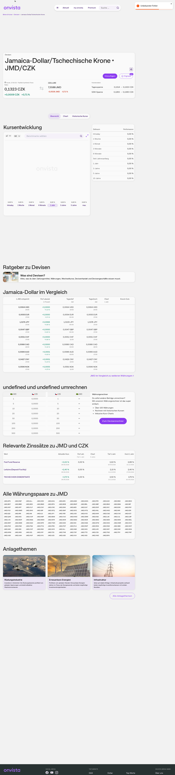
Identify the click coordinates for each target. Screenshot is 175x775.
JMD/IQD (7, 514)
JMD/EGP (18, 501)
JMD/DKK (62, 507)
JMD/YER (62, 514)
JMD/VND (95, 535)
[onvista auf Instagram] (56, 773)
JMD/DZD (40, 501)
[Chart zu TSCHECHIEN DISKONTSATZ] (92, 478)
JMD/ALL (29, 501)
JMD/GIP (40, 510)
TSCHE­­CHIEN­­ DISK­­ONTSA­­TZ (17, 477)
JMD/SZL (29, 532)
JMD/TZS (51, 532)
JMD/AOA (51, 501)
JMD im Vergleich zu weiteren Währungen (111, 375)
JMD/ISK (29, 514)
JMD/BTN (51, 504)
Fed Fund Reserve (12, 462)
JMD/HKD (106, 510)
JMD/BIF (128, 504)
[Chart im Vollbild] (87, 136)
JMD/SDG (128, 529)
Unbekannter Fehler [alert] (149, 6)
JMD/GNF (62, 510)
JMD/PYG (40, 526)
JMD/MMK (18, 523)
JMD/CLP (29, 507)
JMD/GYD (73, 510)
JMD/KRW (7, 532)
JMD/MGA (29, 520)
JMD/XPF (18, 507)
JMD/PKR (7, 526)
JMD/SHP (106, 529)
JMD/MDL (128, 520)
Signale (127, 76)
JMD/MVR (62, 520)
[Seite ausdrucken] (131, 69)
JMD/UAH (18, 535)
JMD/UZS (51, 535)
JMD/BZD (29, 504)
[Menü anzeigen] (57, 7)
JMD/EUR (117, 507)
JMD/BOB (62, 504)
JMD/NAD (29, 523)
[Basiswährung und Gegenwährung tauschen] (42, 89)
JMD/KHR (95, 514)
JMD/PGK (29, 526)
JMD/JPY (51, 514)
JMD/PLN (73, 526)
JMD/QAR (7, 517)
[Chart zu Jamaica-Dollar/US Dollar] (106, 308)
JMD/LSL (117, 517)
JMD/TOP (73, 532)
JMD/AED (73, 507)
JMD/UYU (40, 535)
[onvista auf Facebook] (47, 773)
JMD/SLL (62, 529)
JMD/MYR (51, 520)
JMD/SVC (106, 507)
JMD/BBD (18, 504)
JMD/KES (18, 517)
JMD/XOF (7, 507)
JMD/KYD (84, 514)
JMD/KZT (128, 514)
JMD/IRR (18, 514)
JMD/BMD (40, 504)
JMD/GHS (29, 510)
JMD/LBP (128, 517)
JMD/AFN (7, 501)
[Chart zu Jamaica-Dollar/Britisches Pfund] (106, 330)
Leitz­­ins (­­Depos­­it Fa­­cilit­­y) (15, 469)
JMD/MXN (117, 520)
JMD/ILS (40, 514)
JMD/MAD (73, 520)
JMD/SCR (51, 529)
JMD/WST (128, 526)
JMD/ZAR (117, 529)
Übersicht (54, 116)
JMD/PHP (62, 526)
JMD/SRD (18, 532)
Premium (92, 7)
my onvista (78, 7)
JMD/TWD (51, 523)
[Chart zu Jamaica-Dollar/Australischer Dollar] (106, 352)
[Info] (8, 135)
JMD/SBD (117, 526)
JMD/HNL (95, 510)
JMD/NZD (62, 523)
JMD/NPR (40, 523)
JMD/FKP (128, 507)
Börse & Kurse (7, 15)
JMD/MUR (84, 520)
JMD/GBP (95, 504)
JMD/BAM (51, 517)
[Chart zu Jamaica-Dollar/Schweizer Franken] (106, 337)
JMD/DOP (95, 507)
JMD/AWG (84, 501)
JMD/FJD (7, 510)
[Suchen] (118, 8)
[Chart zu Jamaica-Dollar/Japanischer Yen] (106, 323)
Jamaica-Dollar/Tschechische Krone (33, 15)
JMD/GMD (18, 510)
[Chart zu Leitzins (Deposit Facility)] (92, 470)
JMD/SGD (73, 529)
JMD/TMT (128, 532)
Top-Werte (130, 773)
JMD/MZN (106, 520)
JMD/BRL (84, 504)
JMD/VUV (73, 535)
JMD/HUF (29, 535)
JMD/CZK (95, 532)
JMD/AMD (73, 501)
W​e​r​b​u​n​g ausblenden (90, 32)
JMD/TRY (117, 532)
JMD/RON (95, 526)
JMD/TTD (84, 532)
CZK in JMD (52, 83)
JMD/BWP (73, 504)
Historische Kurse (80, 116)
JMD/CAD (106, 514)
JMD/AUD (106, 501)
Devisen (16, 15)
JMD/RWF (84, 526)
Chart (65, 116)
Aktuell (66, 7)
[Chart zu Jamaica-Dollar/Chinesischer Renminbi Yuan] (106, 360)
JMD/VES (84, 535)
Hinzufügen (110, 76)
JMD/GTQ (51, 510)
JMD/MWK (40, 520)
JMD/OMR (117, 523)
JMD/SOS (84, 529)
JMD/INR (117, 510)
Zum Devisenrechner (113, 421)
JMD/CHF (29, 529)
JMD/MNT (7, 523)
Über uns (159, 773)
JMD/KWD (73, 517)
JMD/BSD (117, 501)
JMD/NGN (84, 523)
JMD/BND (106, 504)
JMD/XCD (128, 523)
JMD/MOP (18, 520)
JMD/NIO (73, 523)
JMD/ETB (95, 501)
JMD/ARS (62, 501)
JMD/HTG (84, 510)
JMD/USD (62, 535)
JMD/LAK (106, 517)
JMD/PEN (51, 526)
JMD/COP (29, 517)
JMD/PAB (18, 526)
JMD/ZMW (84, 517)
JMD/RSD (40, 529)
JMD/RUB (106, 526)
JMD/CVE (117, 514)
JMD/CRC (51, 507)
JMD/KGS (95, 517)
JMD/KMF (40, 517)
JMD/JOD (73, 514)
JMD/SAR (7, 529)
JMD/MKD (95, 520)
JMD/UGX (7, 535)
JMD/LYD (7, 520)
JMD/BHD (128, 501)
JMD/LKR (95, 529)
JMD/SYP (40, 532)
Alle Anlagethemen (122, 595)
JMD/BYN (106, 535)
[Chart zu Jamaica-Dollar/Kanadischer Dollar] (106, 345)
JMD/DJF (84, 507)
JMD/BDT (7, 504)
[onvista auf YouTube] (51, 773)
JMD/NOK (106, 523)
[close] (171, 4)
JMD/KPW (95, 523)
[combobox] (54, 136)
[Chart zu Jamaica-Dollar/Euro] (106, 315)
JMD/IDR (128, 510)
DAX (91, 773)
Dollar (110, 773)
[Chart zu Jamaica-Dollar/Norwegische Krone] (106, 367)
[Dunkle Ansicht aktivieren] (15, 1)
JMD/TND (106, 532)
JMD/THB (62, 532)
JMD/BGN (117, 504)
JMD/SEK (18, 529)
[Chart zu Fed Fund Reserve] (92, 463)
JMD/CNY (40, 507)
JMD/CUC (62, 517)
